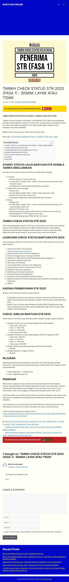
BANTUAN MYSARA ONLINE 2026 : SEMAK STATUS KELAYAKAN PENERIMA (30, 565)
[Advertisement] (34, 22)
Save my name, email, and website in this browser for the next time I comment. (33, 532)
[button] (58, 4)
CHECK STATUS (35, 421)
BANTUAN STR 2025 (21, 421)
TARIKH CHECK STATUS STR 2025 (16, 148)
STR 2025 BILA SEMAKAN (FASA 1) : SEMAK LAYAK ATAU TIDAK (34, 137)
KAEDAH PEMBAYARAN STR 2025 (16, 152)
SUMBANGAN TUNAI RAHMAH (27, 424)
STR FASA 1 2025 (9, 424)
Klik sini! (48, 109)
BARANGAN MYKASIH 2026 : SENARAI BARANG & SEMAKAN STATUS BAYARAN (32, 562)
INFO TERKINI (47, 421)
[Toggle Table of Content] (51, 142)
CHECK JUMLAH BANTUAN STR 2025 (17, 155)
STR (54, 421)
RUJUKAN (8, 157)
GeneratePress (47, 579)
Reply (7, 479)
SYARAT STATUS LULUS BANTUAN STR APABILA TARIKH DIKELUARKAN (29, 145)
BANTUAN (9, 421)
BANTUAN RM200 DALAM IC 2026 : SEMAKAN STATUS (23, 554)
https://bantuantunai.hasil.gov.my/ (19, 251)
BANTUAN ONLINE (13, 4)
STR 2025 (60, 421)
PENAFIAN (8, 159)
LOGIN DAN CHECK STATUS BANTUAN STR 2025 (21, 150)
